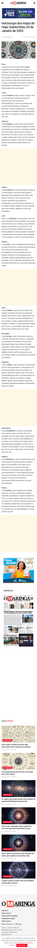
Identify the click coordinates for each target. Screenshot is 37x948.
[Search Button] (34, 3)
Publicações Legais (8, 918)
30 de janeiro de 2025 (29, 37)
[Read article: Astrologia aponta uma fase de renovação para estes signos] (18, 761)
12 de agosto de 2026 (9, 749)
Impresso (5, 910)
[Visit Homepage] (19, 3)
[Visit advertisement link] (18, 13)
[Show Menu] (2, 3)
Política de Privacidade (10, 916)
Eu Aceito (21, 945)
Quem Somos (6, 921)
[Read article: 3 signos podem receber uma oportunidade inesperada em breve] (18, 870)
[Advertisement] (18, 167)
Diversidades (7, 740)
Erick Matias (8, 37)
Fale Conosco (6, 913)
